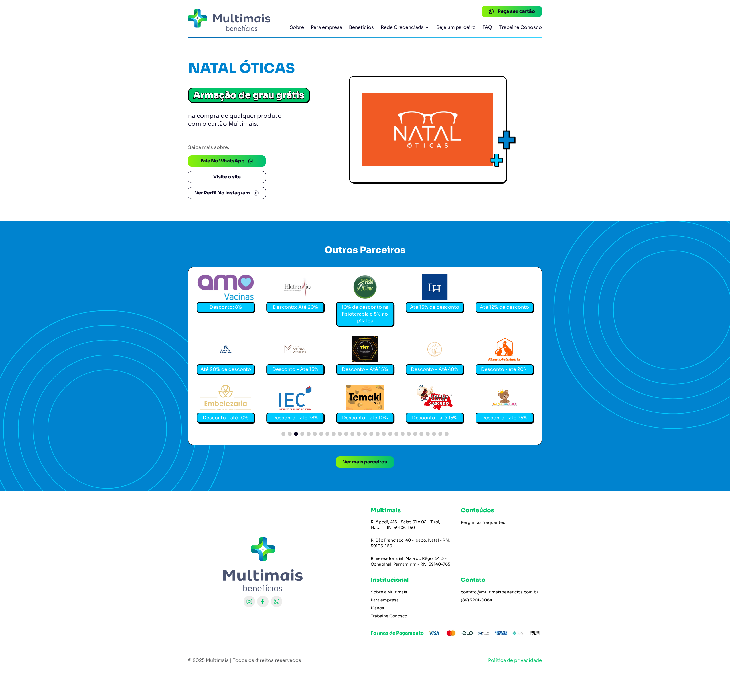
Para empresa (326, 27)
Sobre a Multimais (389, 592)
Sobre (297, 27)
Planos (377, 608)
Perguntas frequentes (483, 522)
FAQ (487, 27)
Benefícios (361, 27)
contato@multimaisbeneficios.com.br (499, 592)
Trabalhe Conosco (520, 27)
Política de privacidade (515, 660)
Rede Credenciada (402, 27)
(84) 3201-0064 (476, 600)
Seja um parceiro (456, 27)
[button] (283, 434)
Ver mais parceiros (365, 462)
